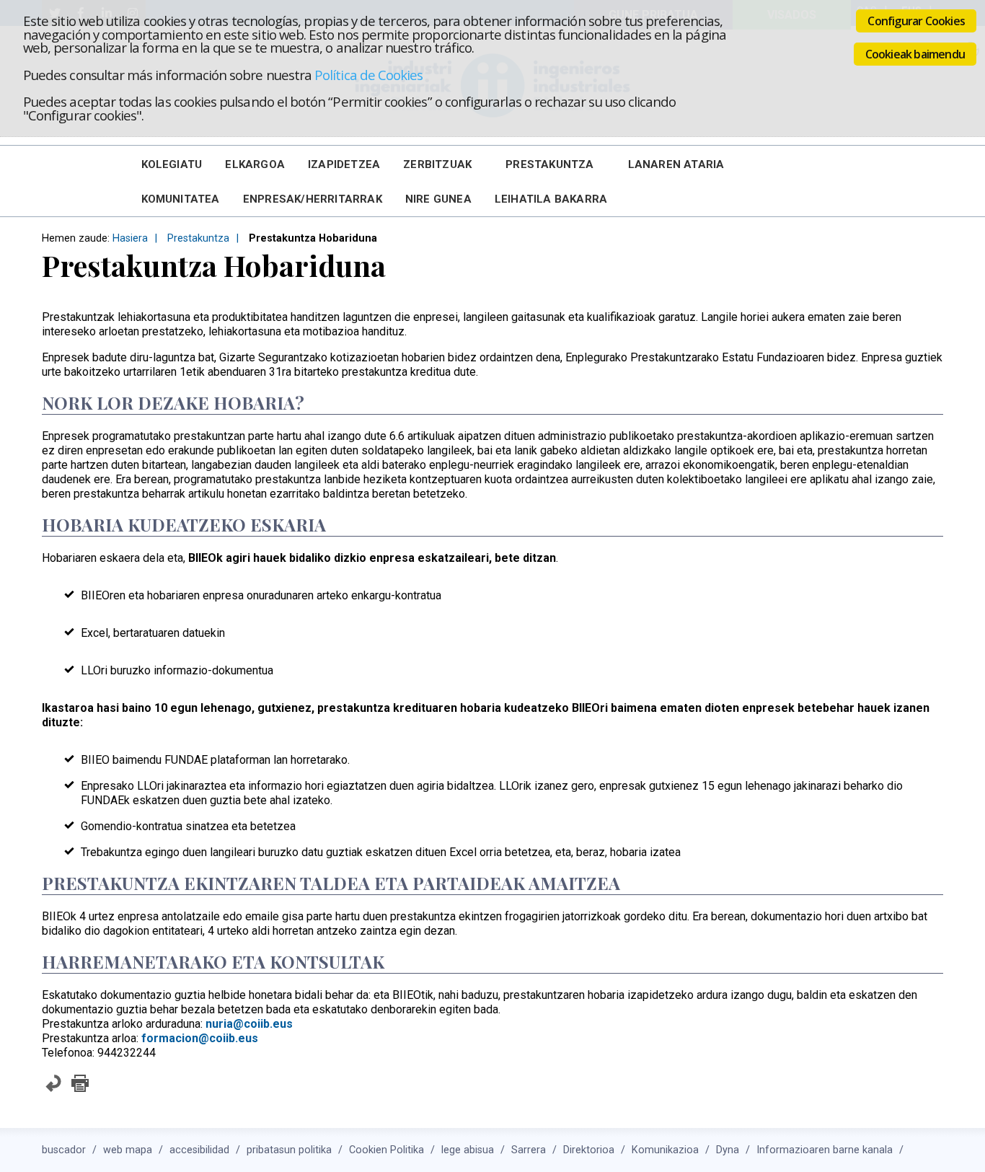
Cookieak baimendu (915, 54)
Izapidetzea (344, 164)
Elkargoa (255, 164)
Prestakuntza (549, 164)
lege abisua (467, 1150)
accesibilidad (199, 1150)
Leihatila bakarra (551, 199)
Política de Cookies (368, 75)
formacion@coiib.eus (199, 1038)
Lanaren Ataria (676, 164)
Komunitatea (180, 199)
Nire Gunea (438, 199)
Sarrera (528, 1150)
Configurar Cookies (916, 21)
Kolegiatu (172, 164)
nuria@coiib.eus (249, 1024)
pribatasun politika (289, 1150)
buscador (64, 1150)
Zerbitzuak (437, 164)
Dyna (727, 1150)
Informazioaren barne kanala (824, 1150)
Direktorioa (588, 1150)
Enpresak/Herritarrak (312, 199)
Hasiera (130, 238)
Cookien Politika (386, 1150)
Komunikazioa (665, 1150)
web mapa (127, 1150)
